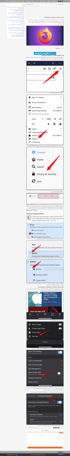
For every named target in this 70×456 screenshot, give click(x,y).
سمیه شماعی (57, 48)
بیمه (36, 1)
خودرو (33, 1)
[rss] (63, 454)
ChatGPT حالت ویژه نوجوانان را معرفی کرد (17, 21)
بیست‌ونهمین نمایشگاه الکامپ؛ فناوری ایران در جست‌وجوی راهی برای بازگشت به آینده (17, 36)
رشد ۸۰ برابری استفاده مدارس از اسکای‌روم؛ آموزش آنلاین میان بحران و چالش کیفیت (15, 14)
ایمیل (44, 434)
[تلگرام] (58, 428)
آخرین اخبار (23, 4)
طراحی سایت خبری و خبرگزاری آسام (11, 454)
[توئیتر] (57, 428)
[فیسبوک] (55, 428)
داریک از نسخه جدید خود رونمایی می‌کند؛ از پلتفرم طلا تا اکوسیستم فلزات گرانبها (15, 8)
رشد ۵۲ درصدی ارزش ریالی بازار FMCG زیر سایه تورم (16, 27)
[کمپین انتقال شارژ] (45, 53)
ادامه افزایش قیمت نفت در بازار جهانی (18, 12)
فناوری (49, 1)
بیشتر (18, 1)
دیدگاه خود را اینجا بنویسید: (58, 437)
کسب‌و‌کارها (28, 1)
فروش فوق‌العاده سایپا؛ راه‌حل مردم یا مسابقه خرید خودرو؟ (16, 31)
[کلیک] (61, 1)
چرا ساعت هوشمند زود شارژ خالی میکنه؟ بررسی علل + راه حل (16, 25)
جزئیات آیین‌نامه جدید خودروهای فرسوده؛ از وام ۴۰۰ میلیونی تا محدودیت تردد (16, 33)
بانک (44, 1)
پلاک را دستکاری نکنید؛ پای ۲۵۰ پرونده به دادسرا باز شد (16, 20)
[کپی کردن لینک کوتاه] (34, 428)
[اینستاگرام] (58, 454)
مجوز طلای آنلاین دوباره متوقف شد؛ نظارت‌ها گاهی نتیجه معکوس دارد (15, 18)
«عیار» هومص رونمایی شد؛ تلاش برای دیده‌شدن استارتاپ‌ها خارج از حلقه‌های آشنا (17, 10)
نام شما (61, 434)
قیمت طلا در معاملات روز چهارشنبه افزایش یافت (17, 16)
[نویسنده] (62, 48)
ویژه (42, 430)
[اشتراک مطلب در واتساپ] (54, 427)
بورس (40, 1)
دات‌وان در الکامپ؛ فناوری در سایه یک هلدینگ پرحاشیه (16, 28)
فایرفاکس (46, 430)
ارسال (45, 447)
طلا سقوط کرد (22, 23)
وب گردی (23, 1)
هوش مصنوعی (54, 1)
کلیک (33, 454)
